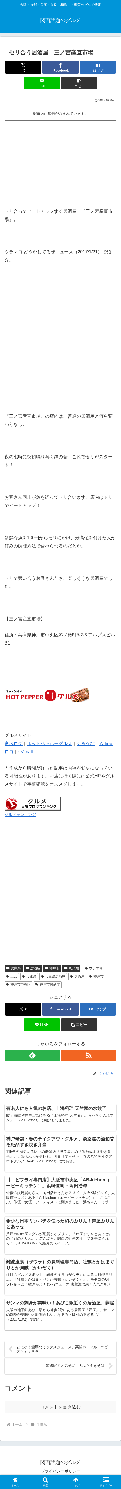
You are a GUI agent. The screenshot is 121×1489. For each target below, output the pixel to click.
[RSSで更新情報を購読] (88, 1055)
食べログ (14, 743)
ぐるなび (86, 743)
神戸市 (54, 968)
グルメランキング (20, 814)
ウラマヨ (95, 968)
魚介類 (74, 968)
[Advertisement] (60, 161)
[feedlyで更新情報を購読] (32, 1055)
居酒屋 (35, 968)
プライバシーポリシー (60, 1471)
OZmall (25, 751)
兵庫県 (16, 968)
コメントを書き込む (60, 1407)
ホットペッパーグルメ (49, 743)
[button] (79, 83)
